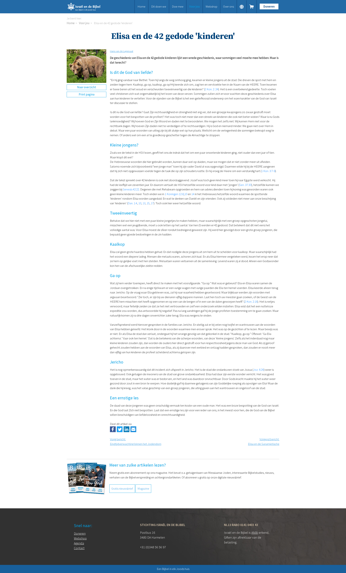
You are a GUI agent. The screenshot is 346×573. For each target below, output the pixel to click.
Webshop (211, 6)
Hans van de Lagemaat (121, 51)
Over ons (228, 6)
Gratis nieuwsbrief (122, 488)
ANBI (254, 532)
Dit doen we (158, 6)
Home (141, 6)
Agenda (79, 543)
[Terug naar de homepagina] (88, 6)
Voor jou (194, 6)
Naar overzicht (86, 87)
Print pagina (86, 94)
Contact (79, 548)
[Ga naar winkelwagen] (252, 6)
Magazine (143, 488)
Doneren (269, 6)
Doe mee (177, 6)
